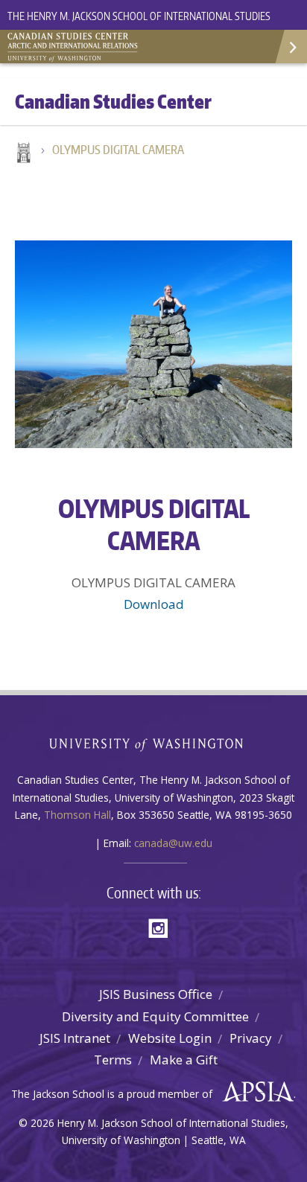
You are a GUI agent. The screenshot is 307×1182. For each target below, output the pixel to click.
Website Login (170, 1038)
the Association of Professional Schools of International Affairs (254, 1092)
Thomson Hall (77, 815)
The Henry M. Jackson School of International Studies (138, 16)
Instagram (163, 927)
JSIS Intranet (74, 1038)
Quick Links (290, 46)
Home (22, 154)
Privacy (251, 1038)
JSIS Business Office (155, 994)
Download (154, 604)
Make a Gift (184, 1059)
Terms (113, 1059)
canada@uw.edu (173, 843)
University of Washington (154, 743)
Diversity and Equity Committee (155, 1016)
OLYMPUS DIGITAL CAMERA (118, 149)
